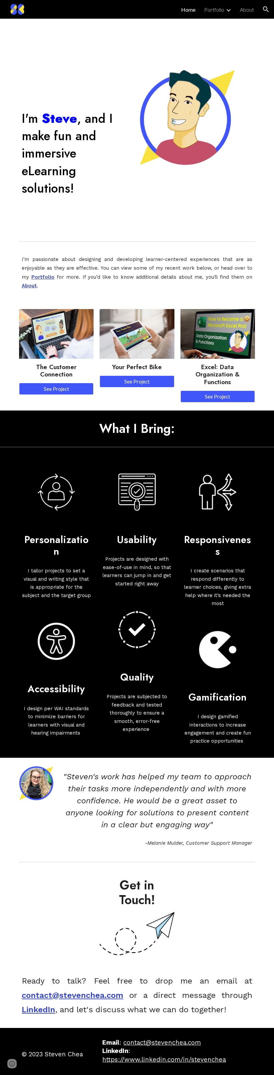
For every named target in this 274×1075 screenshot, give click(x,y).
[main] (76, 150)
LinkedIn (38, 1009)
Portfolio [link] (214, 9)
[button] (266, 9)
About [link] (247, 9)
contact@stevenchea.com (72, 995)
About (29, 286)
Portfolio (42, 277)
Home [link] (188, 9)
